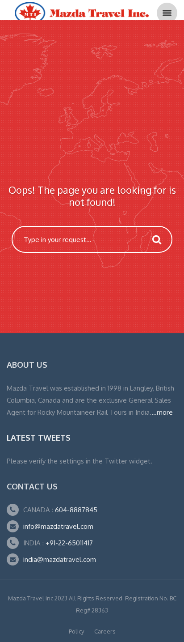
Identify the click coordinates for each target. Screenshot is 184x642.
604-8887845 (75, 510)
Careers (105, 631)
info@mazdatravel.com (58, 526)
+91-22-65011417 (69, 543)
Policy (76, 631)
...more (162, 412)
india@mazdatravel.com (59, 559)
